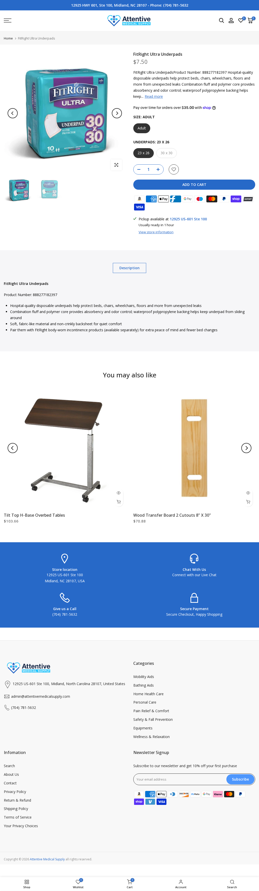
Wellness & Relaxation (151, 736)
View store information (156, 232)
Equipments (143, 728)
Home (8, 38)
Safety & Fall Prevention (153, 719)
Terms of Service (18, 817)
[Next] (117, 113)
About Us (11, 774)
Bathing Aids (143, 685)
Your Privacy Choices (21, 825)
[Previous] (13, 113)
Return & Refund (17, 800)
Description (129, 267)
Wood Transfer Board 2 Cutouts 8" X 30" (172, 515)
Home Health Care (148, 693)
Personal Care (144, 702)
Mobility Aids (143, 676)
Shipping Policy (16, 808)
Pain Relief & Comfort (151, 710)
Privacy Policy (15, 791)
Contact (10, 783)
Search (9, 765)
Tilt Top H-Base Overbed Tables (34, 515)
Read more (154, 96)
